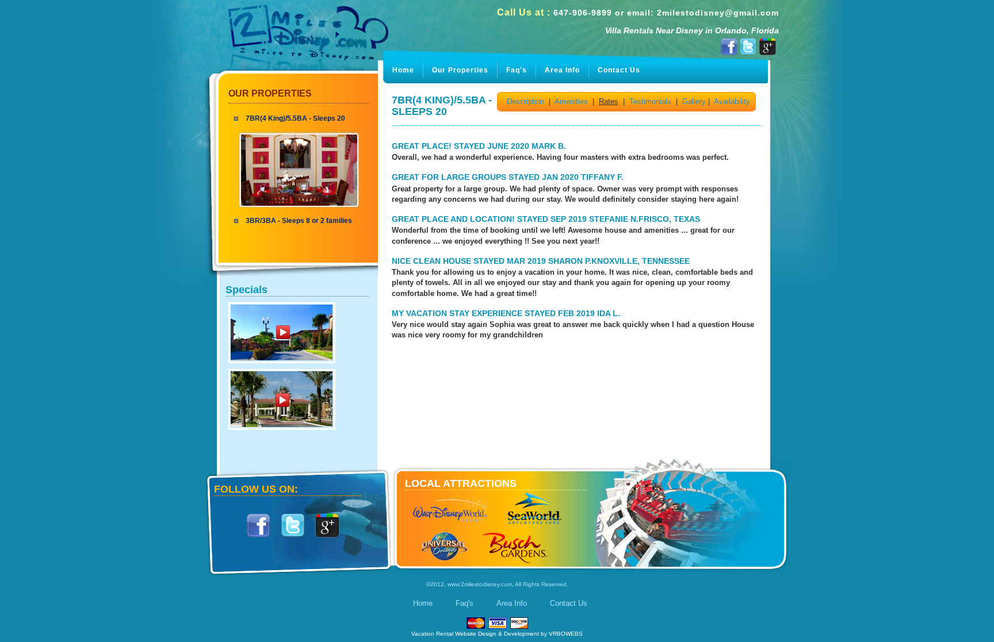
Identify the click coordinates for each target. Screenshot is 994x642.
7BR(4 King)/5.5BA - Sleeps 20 (295, 118)
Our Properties (270, 93)
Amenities (571, 101)
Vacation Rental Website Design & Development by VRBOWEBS (497, 634)
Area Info (562, 70)
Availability (732, 101)
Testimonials (650, 101)
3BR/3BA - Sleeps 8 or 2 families (299, 221)
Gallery (694, 101)
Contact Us (619, 70)
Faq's (516, 70)
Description (525, 101)
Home (403, 70)
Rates (608, 101)
